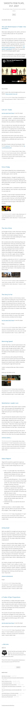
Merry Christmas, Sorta (7, 681)
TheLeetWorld (21, 97)
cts (5, 444)
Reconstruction (5, 156)
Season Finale (21, 329)
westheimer (7, 448)
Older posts (5, 644)
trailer (14, 99)
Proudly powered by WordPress (8, 705)
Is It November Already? (7, 683)
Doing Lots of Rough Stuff (7, 696)
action (6, 282)
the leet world (16, 446)
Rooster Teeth (12, 156)
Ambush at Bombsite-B (7, 576)
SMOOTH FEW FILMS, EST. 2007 (14, 4)
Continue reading (6, 437)
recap (17, 329)
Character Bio (16, 442)
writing (18, 448)
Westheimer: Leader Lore (10, 403)
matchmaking (15, 154)
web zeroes (14, 217)
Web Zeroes (21, 214)
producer (14, 586)
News (16, 97)
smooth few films (19, 156)
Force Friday (6, 167)
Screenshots (21, 280)
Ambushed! (5, 528)
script (14, 392)
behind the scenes (5, 515)
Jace (24, 390)
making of (21, 515)
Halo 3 (5, 154)
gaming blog (18, 215)
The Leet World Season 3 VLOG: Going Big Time (12, 689)
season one (4, 330)
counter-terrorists (18, 631)
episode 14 (4, 329)
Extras (13, 151)
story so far (20, 330)
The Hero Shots (7, 228)
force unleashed (8, 215)
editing (17, 515)
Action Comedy (13, 153)
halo (3, 154)
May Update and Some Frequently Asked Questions (13, 677)
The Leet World (15, 660)
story (16, 330)
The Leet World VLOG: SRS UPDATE (9, 684)
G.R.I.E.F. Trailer (7, 110)
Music (13, 97)
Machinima (9, 154)
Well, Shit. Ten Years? (6, 676)
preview (13, 329)
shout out (7, 146)
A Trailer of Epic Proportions (11, 597)
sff (22, 215)
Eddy (3, 101)
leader (13, 444)
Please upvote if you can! (11, 94)
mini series (21, 154)
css (3, 444)
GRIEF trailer (23, 153)
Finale (21, 390)
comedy (9, 282)
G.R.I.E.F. (17, 151)
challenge (12, 631)
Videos (3, 153)
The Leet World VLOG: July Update (9, 695)
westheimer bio (13, 448)
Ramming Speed (7, 341)
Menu (14, 14)
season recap (10, 446)
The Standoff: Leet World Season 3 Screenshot (11, 686)
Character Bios (15, 441)
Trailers (23, 151)
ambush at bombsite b (18, 584)
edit (14, 390)
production (21, 282)
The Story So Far (7, 294)
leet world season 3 (9, 99)
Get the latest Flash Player (8, 113)
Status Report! (6, 459)
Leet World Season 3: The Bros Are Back (10, 693)
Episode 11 (4, 586)
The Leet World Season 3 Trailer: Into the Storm (14, 27)
